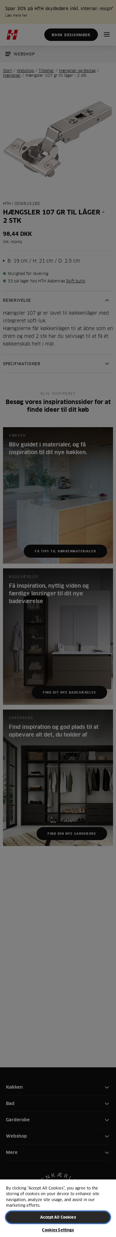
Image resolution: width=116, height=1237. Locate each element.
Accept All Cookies (58, 1217)
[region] (58, 1208)
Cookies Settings (58, 1230)
